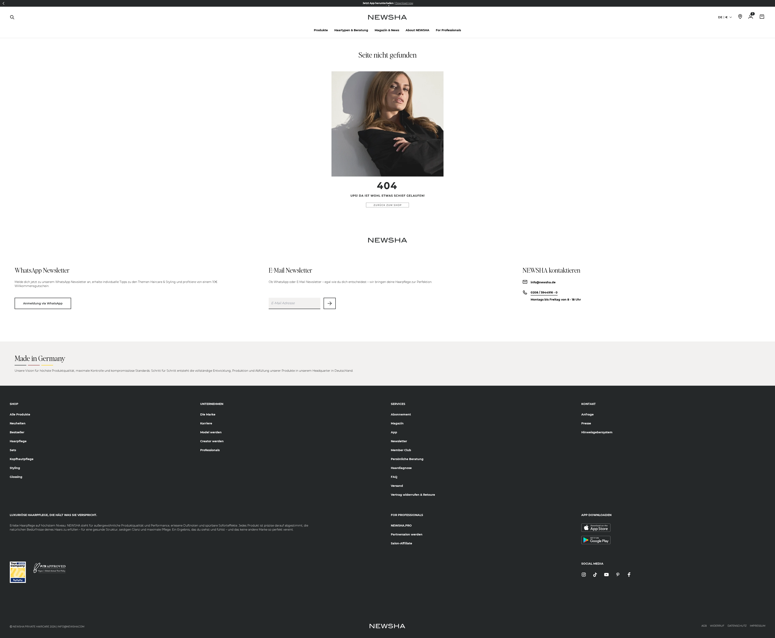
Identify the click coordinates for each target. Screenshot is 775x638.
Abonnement (401, 414)
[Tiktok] (595, 575)
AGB (704, 625)
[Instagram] (583, 575)
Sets (13, 450)
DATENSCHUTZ (737, 625)
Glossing (16, 477)
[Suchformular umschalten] (12, 17)
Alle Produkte (20, 414)
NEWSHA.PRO (401, 525)
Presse (586, 423)
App (394, 432)
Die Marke (207, 414)
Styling (15, 468)
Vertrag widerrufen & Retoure (413, 495)
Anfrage (587, 414)
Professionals (210, 450)
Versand (397, 486)
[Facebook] (629, 575)
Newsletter (399, 441)
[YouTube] (606, 575)
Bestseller (17, 432)
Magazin (397, 423)
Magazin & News (387, 30)
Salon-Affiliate (401, 543)
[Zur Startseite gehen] (387, 21)
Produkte (321, 30)
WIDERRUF (717, 625)
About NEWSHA (417, 30)
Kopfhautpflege (21, 459)
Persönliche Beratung (407, 459)
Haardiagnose (401, 468)
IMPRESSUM (757, 625)
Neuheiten (18, 423)
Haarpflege (18, 441)
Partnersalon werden (406, 534)
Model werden (211, 432)
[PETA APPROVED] (49, 568)
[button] (771, 3)
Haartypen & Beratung (351, 30)
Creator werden (212, 441)
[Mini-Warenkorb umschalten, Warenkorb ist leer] (762, 17)
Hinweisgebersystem (597, 432)
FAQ (394, 477)
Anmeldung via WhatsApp (43, 303)
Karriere (206, 423)
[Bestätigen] (330, 303)
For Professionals (448, 30)
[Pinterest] (617, 575)
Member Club (401, 450)
